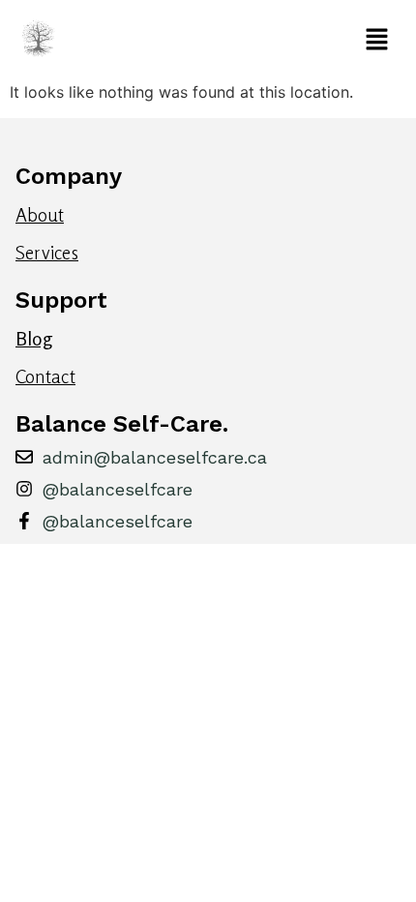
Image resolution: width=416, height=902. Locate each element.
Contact (45, 376)
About (39, 214)
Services (46, 252)
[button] (236, 40)
